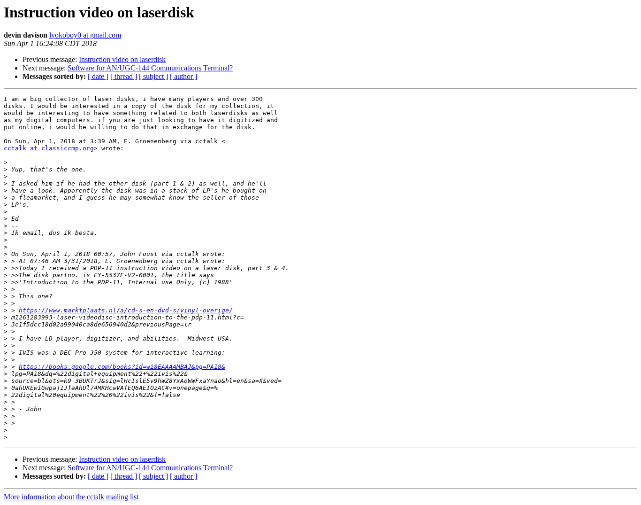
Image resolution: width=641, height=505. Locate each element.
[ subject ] (153, 76)
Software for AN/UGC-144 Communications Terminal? (150, 68)
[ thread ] (123, 76)
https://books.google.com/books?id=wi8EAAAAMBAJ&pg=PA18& (122, 366)
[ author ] (183, 76)
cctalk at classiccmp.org (49, 148)
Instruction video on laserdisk (122, 59)
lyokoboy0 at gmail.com (85, 35)
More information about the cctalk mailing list (71, 497)
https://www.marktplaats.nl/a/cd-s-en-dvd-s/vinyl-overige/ (126, 310)
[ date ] (98, 76)
